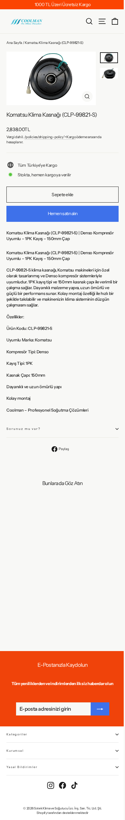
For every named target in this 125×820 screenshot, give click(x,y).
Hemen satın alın (63, 213)
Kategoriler (16, 734)
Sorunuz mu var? (23, 429)
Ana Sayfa (14, 42)
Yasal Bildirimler (21, 767)
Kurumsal (15, 750)
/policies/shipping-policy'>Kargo (50, 137)
